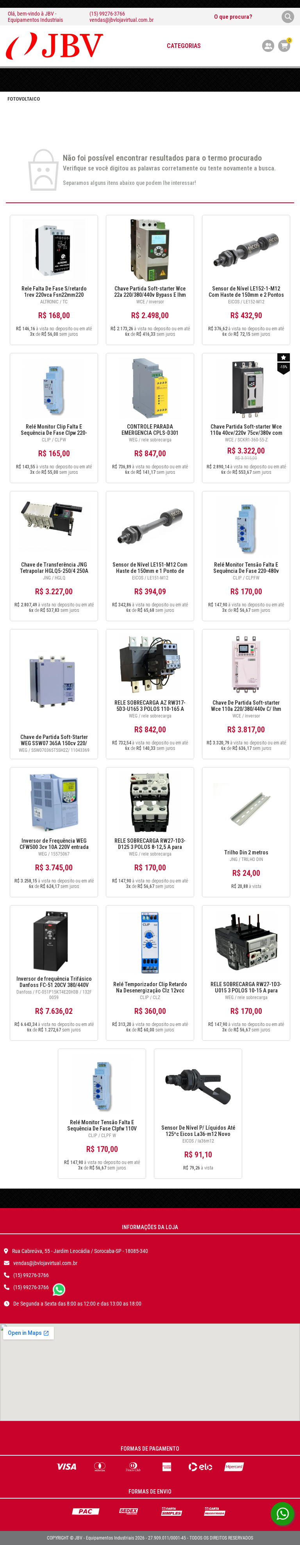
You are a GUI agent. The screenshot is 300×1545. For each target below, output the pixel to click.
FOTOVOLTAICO (23, 99)
